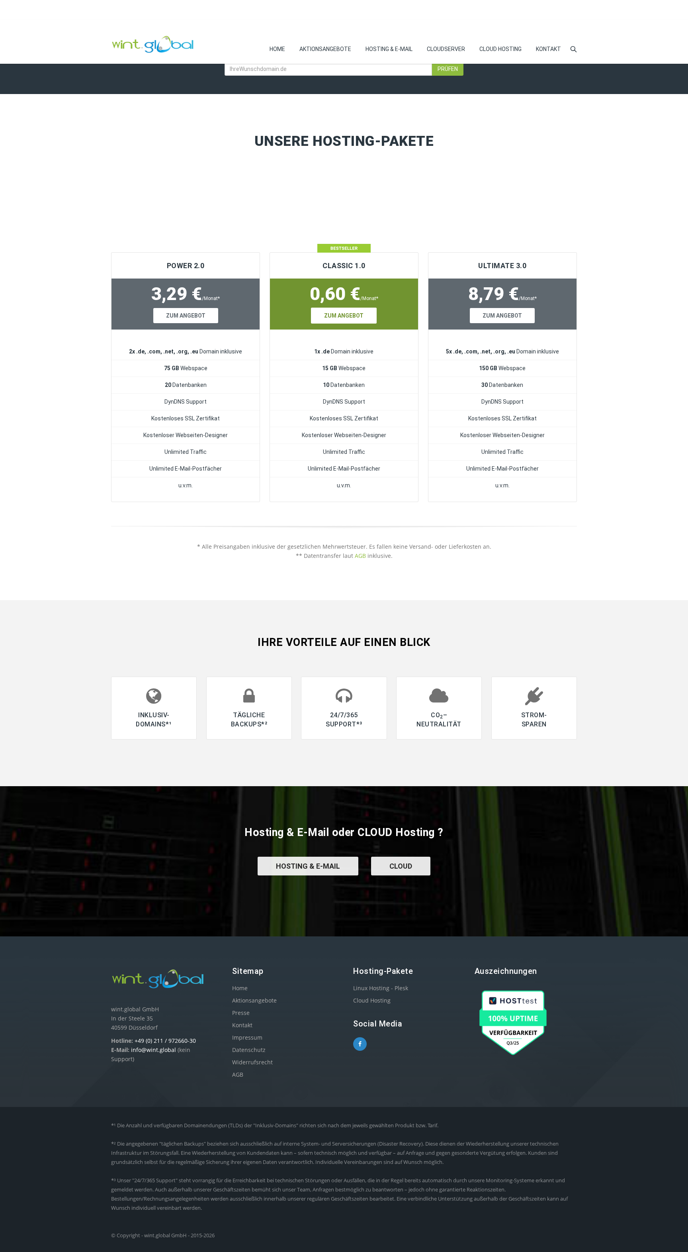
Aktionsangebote (325, 49)
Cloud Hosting (500, 49)
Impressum (247, 1037)
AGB (360, 555)
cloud (400, 866)
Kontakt (548, 49)
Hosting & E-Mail (389, 49)
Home (277, 49)
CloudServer (446, 49)
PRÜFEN (448, 69)
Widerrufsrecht (252, 1062)
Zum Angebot (185, 315)
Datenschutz (249, 1050)
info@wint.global (153, 1050)
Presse (241, 1013)
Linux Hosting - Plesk (380, 988)
